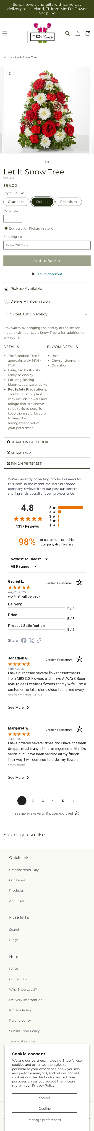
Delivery (16, 228)
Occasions (17, 880)
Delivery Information (25, 1000)
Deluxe (42, 202)
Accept (44, 1097)
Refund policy (20, 1020)
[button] (68, 33)
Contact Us (18, 979)
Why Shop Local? (23, 989)
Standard (16, 202)
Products (16, 890)
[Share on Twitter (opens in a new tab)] (31, 641)
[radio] (67, 507)
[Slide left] (37, 162)
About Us (16, 901)
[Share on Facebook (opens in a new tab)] (23, 641)
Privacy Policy (43, 1085)
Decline (45, 1109)
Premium (68, 202)
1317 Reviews (31, 526)
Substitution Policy (24, 1031)
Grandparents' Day (24, 870)
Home (7, 57)
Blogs (13, 940)
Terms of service (22, 1041)
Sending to (19, 236)
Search (14, 930)
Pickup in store (41, 228)
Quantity (10, 211)
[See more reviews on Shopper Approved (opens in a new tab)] (39, 641)
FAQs (13, 969)
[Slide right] (57, 162)
